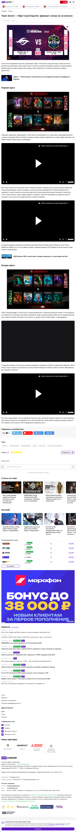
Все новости (15, 627)
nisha (35, 446)
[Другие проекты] (7, 2)
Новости (5, 627)
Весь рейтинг (10, 566)
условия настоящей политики (56, 824)
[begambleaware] (46, 807)
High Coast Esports (55, 446)
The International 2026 (32, 6)
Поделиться (66, 452)
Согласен (38, 829)
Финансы (4, 717)
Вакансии (4, 697)
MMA (2, 711)
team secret (14, 446)
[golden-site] (10, 807)
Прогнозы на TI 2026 (11, 6)
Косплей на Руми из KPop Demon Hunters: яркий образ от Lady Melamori (11, 528)
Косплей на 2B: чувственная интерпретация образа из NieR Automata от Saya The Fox (54, 530)
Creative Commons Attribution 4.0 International (43, 795)
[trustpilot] (34, 807)
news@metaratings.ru (13, 785)
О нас (3, 695)
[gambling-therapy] (59, 807)
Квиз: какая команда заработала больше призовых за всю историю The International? (9, 499)
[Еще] (74, 2)
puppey (4, 446)
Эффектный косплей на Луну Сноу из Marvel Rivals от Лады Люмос (32, 528)
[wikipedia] (22, 807)
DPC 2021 (42, 446)
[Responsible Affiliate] (8, 813)
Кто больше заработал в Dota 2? (57, 6)
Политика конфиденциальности (11, 703)
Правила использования (8, 700)
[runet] (3, 807)
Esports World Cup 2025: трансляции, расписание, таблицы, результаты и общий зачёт (54, 498)
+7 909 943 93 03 (12, 788)
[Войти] (70, 2)
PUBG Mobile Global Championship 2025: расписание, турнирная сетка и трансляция (32, 498)
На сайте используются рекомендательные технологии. (18, 801)
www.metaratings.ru (22, 764)
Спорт (3, 714)
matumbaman (25, 446)
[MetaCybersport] (9, 758)
